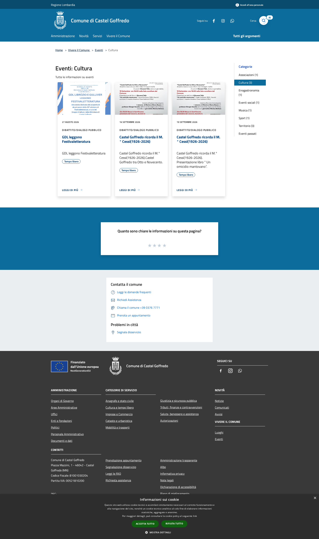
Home (59, 50)
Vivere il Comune (79, 50)
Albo (163, 467)
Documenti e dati (61, 441)
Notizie (219, 401)
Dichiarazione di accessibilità (178, 487)
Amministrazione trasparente (178, 460)
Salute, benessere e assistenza (179, 414)
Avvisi (218, 414)
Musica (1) (245, 110)
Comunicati (222, 407)
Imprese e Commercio (119, 414)
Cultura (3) (245, 82)
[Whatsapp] (230, 20)
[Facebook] (212, 20)
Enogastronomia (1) (249, 92)
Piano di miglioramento (174, 493)
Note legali (167, 480)
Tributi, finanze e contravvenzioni (181, 407)
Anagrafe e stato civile (120, 401)
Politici (55, 427)
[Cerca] (263, 20)
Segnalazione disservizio (121, 467)
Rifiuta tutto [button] (174, 523)
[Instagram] (221, 20)
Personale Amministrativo (67, 434)
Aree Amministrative (64, 407)
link (195, 516)
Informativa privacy (172, 473)
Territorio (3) (246, 126)
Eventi (99, 50)
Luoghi (219, 432)
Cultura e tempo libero (120, 407)
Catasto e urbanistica (119, 421)
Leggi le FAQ (113, 473)
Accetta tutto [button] (145, 523)
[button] (159, 532)
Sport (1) (244, 118)
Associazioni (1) (248, 75)
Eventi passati (247, 133)
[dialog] (159, 516)
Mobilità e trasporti (118, 427)
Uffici (54, 414)
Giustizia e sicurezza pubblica (178, 400)
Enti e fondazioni (61, 421)
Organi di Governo (62, 401)
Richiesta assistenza (118, 480)
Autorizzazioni (169, 420)
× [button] (314, 498)
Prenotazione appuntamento (123, 460)
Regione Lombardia (63, 5)
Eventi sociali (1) (249, 102)
